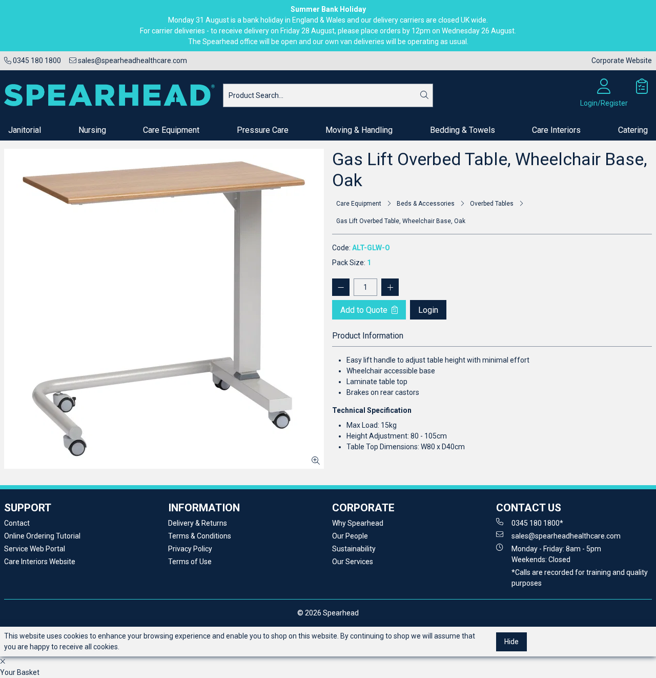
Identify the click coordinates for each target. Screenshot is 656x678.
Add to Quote (364, 310)
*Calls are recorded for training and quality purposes (579, 577)
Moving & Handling (359, 130)
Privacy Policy (190, 549)
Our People (350, 536)
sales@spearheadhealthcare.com (131, 60)
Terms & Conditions (199, 536)
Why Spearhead (357, 523)
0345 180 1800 (36, 60)
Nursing (92, 130)
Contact (17, 523)
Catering (633, 130)
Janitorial (24, 130)
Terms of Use (190, 561)
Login (428, 310)
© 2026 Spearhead (328, 613)
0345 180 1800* (537, 523)
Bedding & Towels (462, 130)
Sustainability (354, 549)
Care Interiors (556, 130)
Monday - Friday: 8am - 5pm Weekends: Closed (556, 554)
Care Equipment (171, 130)
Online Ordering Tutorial (42, 536)
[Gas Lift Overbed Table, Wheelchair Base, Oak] (164, 309)
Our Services (352, 561)
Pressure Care (263, 130)
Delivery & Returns (197, 523)
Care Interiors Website (39, 561)
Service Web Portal (34, 549)
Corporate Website (621, 60)
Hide (511, 641)
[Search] (424, 95)
